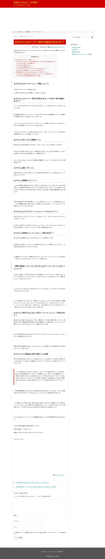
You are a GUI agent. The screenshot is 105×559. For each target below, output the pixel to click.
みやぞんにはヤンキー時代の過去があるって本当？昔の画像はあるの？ (35, 61)
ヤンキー (62, 475)
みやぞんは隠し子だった (23, 65)
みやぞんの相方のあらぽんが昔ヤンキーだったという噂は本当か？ (34, 74)
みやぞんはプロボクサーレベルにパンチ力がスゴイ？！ (31, 68)
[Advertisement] (52, 19)
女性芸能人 (75, 47)
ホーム (13, 31)
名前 (16, 515)
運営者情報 (27, 31)
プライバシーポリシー (37, 31)
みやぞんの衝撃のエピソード (24, 67)
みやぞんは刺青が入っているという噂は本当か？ (30, 70)
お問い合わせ (20, 31)
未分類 (73, 49)
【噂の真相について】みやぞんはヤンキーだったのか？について (32, 72)
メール (16, 521)
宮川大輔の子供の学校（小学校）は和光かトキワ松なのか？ (32, 482)
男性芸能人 (75, 52)
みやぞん (57, 475)
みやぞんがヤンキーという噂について (25, 59)
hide (38, 56)
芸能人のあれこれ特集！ (26, 2)
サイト (15, 526)
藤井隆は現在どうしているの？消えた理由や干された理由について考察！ (36, 486)
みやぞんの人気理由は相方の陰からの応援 (28, 75)
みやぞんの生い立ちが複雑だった (26, 63)
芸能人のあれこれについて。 (57, 47)
